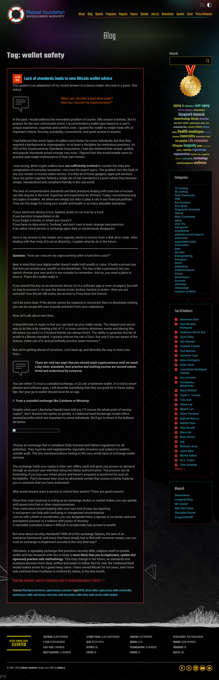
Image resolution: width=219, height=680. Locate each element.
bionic (178, 263)
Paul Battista (187, 351)
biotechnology (182, 119)
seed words (52, 595)
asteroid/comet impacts (189, 234)
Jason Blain (187, 451)
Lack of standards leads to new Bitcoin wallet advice (68, 78)
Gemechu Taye (189, 355)
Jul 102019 (17, 79)
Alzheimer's (189, 106)
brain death (178, 123)
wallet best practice (66, 595)
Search (208, 61)
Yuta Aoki (185, 399)
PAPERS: (90, 652)
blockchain (204, 119)
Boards (99, 14)
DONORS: (134, 642)
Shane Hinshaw (189, 413)
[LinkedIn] (195, 668)
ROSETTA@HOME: (51, 652)
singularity (205, 155)
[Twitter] (189, 668)
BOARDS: (177, 642)
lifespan (177, 146)
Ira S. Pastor (187, 460)
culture (203, 123)
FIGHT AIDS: (48, 647)
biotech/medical (184, 270)
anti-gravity (181, 227)
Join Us (155, 14)
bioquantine (199, 110)
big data (180, 252)
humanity (208, 132)
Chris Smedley (188, 464)
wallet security (95, 595)
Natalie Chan (187, 423)
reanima (187, 150)
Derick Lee (186, 404)
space (178, 158)
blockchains (182, 277)
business (180, 280)
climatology (182, 287)
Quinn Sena (187, 337)
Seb (182, 441)
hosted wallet (125, 590)
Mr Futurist (181, 504)
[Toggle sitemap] (202, 5)
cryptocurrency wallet (108, 590)
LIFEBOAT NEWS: (93, 637)
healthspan (196, 132)
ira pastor (181, 141)
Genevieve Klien (189, 319)
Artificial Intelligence (185, 110)
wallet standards (110, 595)
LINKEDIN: (134, 637)
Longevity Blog (184, 499)
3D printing (181, 188)
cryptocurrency (194, 123)
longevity (190, 145)
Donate (144, 14)
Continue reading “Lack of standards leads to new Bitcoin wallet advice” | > (59, 581)
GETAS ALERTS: (179, 637)
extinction (191, 127)
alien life (180, 224)
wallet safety (82, 595)
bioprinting (181, 266)
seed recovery (39, 595)
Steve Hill (185, 432)
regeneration (182, 154)
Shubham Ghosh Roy (192, 332)
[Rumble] (209, 668)
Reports (123, 14)
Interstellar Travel (203, 137)
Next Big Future (184, 508)
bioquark (185, 114)
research (194, 155)
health (183, 131)
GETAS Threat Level (19, 643)
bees (177, 248)
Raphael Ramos (189, 418)
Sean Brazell (187, 427)
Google (174, 132)
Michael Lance (188, 446)
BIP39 (81, 590)
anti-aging (202, 106)
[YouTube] (202, 668)
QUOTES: (177, 652)
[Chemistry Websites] (190, 81)
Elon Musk (181, 206)
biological (180, 259)
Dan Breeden (187, 341)
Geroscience (182, 495)
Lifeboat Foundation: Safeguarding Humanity (36, 14)
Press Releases (204, 14)
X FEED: (46, 642)
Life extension (198, 141)
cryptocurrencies (53, 590)
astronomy (181, 238)
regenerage (199, 150)
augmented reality (185, 241)
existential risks (180, 127)
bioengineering (183, 256)
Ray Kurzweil (182, 202)
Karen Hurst (187, 364)
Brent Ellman (187, 437)
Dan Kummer (188, 377)
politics (179, 150)
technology (201, 159)
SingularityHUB (184, 517)
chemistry (180, 284)
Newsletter (168, 14)
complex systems (185, 291)
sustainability (187, 159)
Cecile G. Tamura (190, 395)
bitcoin (41, 590)
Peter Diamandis (185, 195)
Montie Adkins (188, 455)
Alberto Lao (187, 409)
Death (207, 123)
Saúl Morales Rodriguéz (188, 325)
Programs (111, 14)
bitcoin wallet (91, 590)
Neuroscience (207, 146)
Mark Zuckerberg (185, 216)
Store (190, 14)
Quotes (180, 14)
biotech (199, 114)
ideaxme (175, 137)
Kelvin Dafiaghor (190, 360)
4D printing (181, 191)
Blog (90, 14)
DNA (177, 199)
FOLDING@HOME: (137, 647)
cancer (185, 123)
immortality (187, 136)
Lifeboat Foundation (28, 668)
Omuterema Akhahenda (187, 384)
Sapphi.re (61, 668)
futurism (206, 127)
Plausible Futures (185, 512)
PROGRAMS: (178, 647)
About (82, 14)
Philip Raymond (29, 590)
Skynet (179, 213)
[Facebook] (182, 668)
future (199, 127)
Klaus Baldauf (188, 390)
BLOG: (88, 642)
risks (199, 155)
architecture (182, 231)
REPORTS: (90, 647)
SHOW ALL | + (180, 469)
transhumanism (185, 163)
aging (177, 106)
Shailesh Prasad (189, 346)
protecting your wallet (22, 595)
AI (183, 106)
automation (182, 245)
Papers (134, 14)
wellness (200, 163)
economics (67, 590)
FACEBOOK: (48, 637)
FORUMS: (134, 652)
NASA (199, 146)
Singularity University (187, 209)
